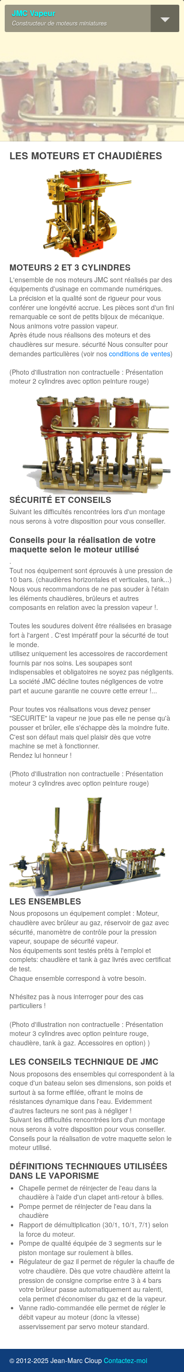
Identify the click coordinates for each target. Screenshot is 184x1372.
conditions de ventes (139, 353)
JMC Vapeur (33, 13)
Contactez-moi (125, 1360)
